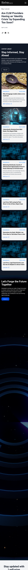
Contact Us (5, 299)
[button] (25, 3)
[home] (7, 2)
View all (5, 69)
